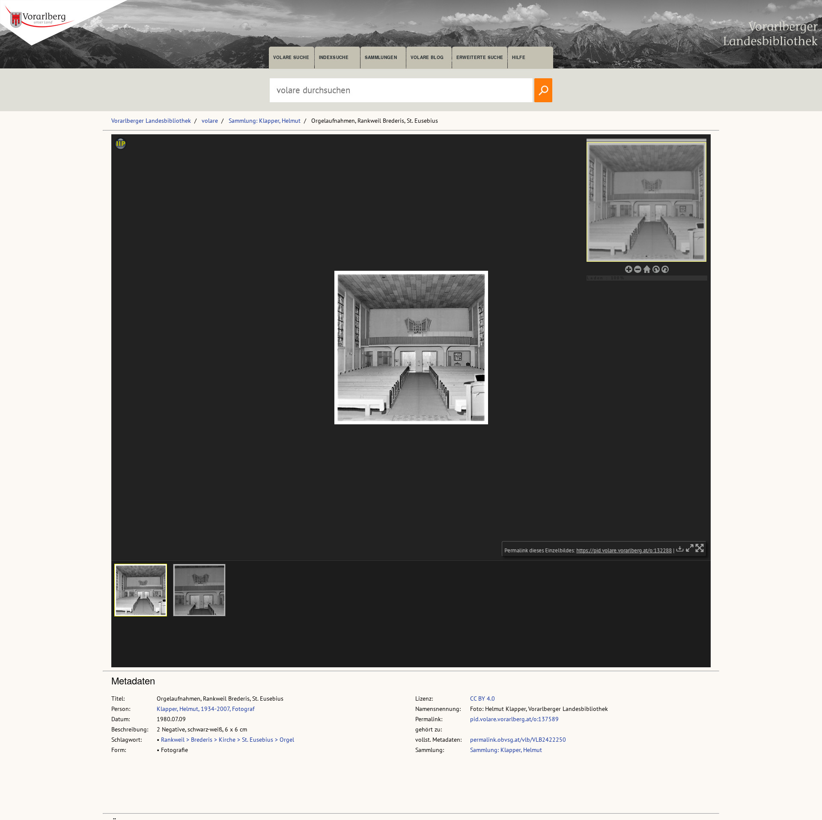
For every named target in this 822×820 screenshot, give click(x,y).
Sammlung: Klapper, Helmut (265, 120)
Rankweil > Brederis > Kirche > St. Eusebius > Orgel (227, 739)
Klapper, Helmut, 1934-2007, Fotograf (205, 709)
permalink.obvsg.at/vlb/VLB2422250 (518, 739)
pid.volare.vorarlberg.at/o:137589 (514, 719)
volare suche (291, 57)
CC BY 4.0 (482, 698)
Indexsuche (333, 57)
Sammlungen (381, 57)
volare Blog (427, 57)
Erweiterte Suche (479, 57)
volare (210, 120)
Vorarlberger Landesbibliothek (151, 120)
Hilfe (518, 57)
